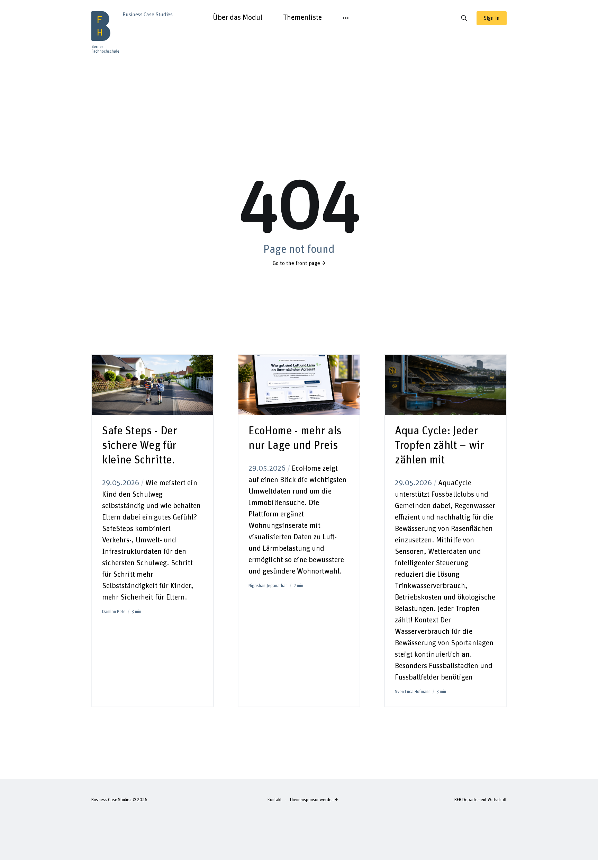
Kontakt (275, 800)
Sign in (491, 18)
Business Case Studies (111, 800)
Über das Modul (237, 17)
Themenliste (302, 17)
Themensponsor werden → (313, 800)
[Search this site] (464, 18)
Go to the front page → (299, 263)
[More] (346, 18)
